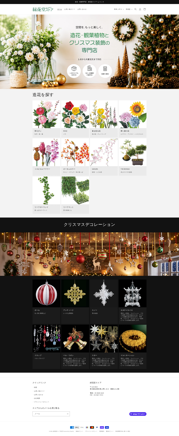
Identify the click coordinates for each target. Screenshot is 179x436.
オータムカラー (69, 169)
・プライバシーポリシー (41, 402)
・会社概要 (36, 398)
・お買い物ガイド (39, 391)
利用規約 (101, 431)
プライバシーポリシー (91, 431)
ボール (37, 310)
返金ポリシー (79, 431)
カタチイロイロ (127, 310)
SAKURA (95, 169)
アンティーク (68, 310)
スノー (94, 310)
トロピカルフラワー (42, 169)
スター (94, 355)
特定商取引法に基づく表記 (123, 431)
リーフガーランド (41, 207)
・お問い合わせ (38, 395)
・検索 (35, 387)
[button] (135, 9)
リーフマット (68, 207)
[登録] (67, 413)
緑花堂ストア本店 (58, 431)
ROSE (65, 131)
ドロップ (38, 355)
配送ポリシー (109, 431)
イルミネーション (127, 355)
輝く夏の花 (125, 131)
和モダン (38, 131)
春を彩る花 (96, 131)
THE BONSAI (125, 169)
